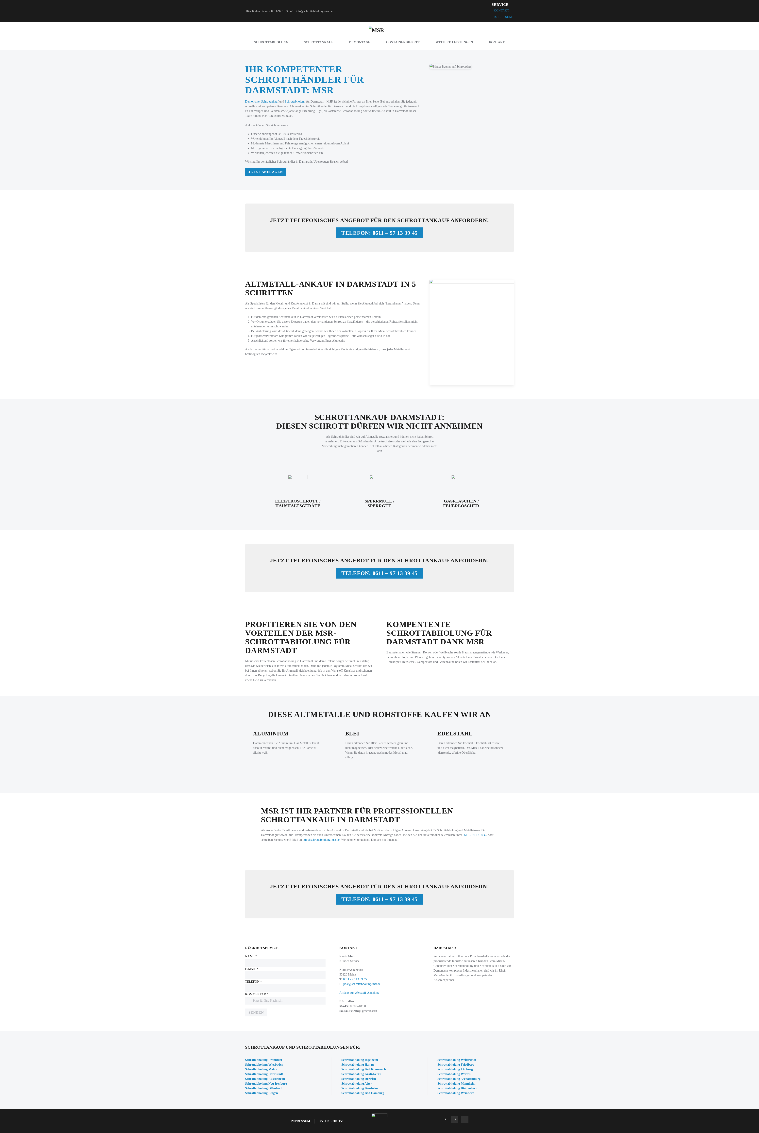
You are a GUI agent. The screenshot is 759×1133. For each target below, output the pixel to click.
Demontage (359, 42)
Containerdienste (403, 42)
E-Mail (251, 969)
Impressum (503, 17)
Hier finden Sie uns (258, 11)
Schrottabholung (271, 42)
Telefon (253, 981)
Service (500, 5)
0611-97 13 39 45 (282, 11)
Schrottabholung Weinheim (455, 1093)
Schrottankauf (318, 42)
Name (251, 956)
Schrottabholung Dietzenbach (457, 1088)
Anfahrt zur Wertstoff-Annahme (359, 992)
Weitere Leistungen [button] (454, 42)
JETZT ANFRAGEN (265, 172)
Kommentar (256, 994)
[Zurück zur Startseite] (379, 30)
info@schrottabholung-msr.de (314, 11)
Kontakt (501, 10)
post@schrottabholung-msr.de (361, 984)
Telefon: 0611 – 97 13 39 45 (379, 233)
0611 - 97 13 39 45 (355, 979)
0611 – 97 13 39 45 (475, 835)
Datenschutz (330, 1121)
